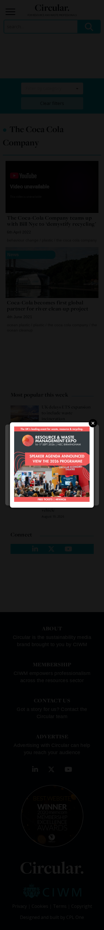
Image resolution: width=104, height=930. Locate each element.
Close (93, 423)
